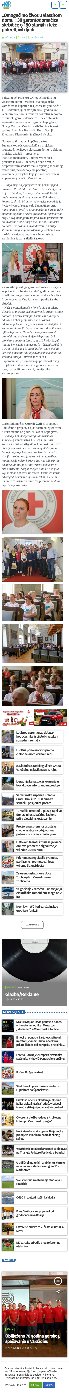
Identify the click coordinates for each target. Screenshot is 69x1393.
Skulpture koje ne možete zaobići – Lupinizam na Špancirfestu (37, 1088)
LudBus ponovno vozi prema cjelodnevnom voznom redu (35, 752)
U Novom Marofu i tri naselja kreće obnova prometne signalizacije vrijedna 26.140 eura (39, 846)
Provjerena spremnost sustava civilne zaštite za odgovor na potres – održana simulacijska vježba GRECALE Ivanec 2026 (36, 832)
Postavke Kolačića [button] (15, 1385)
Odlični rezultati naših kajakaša (35, 1197)
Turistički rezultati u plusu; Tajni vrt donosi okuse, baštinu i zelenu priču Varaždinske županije (39, 814)
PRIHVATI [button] (35, 1385)
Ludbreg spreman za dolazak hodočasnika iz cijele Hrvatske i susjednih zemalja (37, 736)
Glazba (11, 987)
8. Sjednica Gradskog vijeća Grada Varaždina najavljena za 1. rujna (38, 768)
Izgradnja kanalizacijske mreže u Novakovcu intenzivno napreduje (38, 783)
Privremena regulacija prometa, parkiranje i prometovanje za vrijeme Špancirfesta (37, 861)
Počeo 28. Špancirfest (29, 1072)
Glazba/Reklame (22, 994)
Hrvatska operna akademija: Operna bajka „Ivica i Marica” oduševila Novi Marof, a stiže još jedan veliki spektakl (39, 1103)
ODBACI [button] (49, 1385)
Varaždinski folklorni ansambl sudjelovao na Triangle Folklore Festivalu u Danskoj (41, 1150)
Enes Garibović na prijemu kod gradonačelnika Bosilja (35, 1213)
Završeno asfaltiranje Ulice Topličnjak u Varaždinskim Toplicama (33, 877)
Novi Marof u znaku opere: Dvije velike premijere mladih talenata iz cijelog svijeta (39, 1135)
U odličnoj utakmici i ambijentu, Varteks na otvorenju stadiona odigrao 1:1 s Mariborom (40, 1166)
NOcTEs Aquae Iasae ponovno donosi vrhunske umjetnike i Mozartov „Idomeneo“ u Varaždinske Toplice (39, 1025)
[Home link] (7, 5)
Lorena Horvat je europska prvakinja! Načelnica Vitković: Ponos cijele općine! (40, 1056)
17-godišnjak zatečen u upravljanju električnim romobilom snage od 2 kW (39, 893)
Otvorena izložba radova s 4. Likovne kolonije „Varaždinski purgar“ (38, 1119)
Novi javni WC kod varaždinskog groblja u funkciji (37, 908)
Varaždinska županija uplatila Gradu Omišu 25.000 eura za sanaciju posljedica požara (35, 799)
